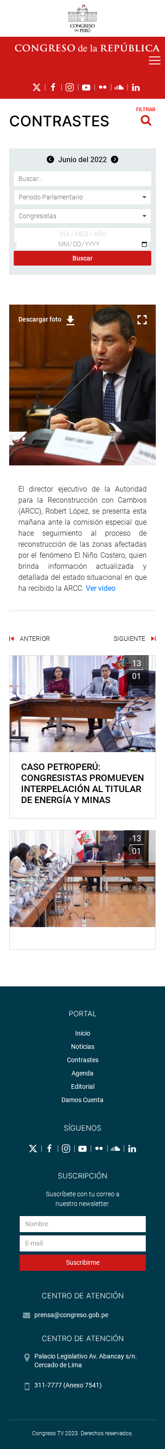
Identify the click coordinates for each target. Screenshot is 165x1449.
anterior (34, 638)
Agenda (83, 1073)
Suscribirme (82, 1262)
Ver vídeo (101, 588)
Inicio (82, 1033)
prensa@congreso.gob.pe (71, 1315)
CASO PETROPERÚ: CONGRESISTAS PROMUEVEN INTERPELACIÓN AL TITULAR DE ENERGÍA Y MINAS (82, 783)
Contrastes (83, 1060)
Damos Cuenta (82, 1100)
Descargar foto (39, 319)
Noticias (82, 1046)
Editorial (82, 1086)
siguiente (130, 638)
